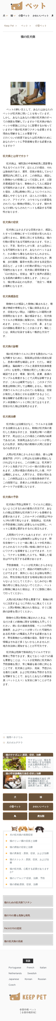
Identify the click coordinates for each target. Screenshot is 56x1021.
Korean (28, 979)
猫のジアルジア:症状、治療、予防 (27, 878)
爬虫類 (40, 816)
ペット (24, 25)
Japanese (14, 979)
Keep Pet (9, 25)
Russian (42, 979)
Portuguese (15, 967)
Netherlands (15, 973)
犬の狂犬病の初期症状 (21, 834)
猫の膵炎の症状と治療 (21, 847)
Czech (12, 984)
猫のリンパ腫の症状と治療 (23, 840)
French (30, 967)
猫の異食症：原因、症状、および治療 (29, 853)
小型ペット (24, 15)
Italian (43, 967)
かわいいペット (41, 15)
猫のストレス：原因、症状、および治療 (29, 861)
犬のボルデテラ (15, 742)
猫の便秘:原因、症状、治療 (24, 884)
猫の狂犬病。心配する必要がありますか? (29, 870)
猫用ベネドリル (15, 737)
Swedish (31, 973)
